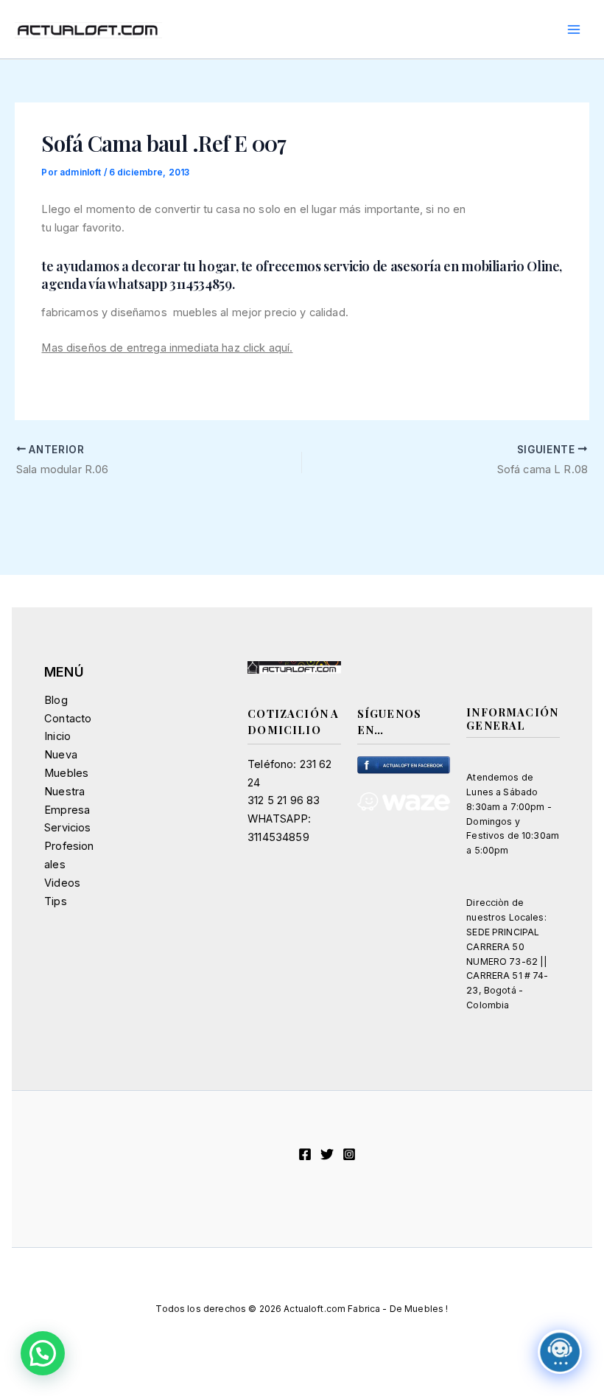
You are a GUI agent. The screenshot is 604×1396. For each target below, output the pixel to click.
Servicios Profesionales (69, 846)
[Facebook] (305, 1154)
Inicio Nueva (60, 745)
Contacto (67, 718)
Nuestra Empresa (67, 801)
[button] (43, 1353)
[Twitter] (327, 1154)
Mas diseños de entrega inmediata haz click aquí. (166, 348)
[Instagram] (349, 1154)
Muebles (66, 773)
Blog (56, 700)
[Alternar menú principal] (573, 29)
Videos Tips (62, 892)
